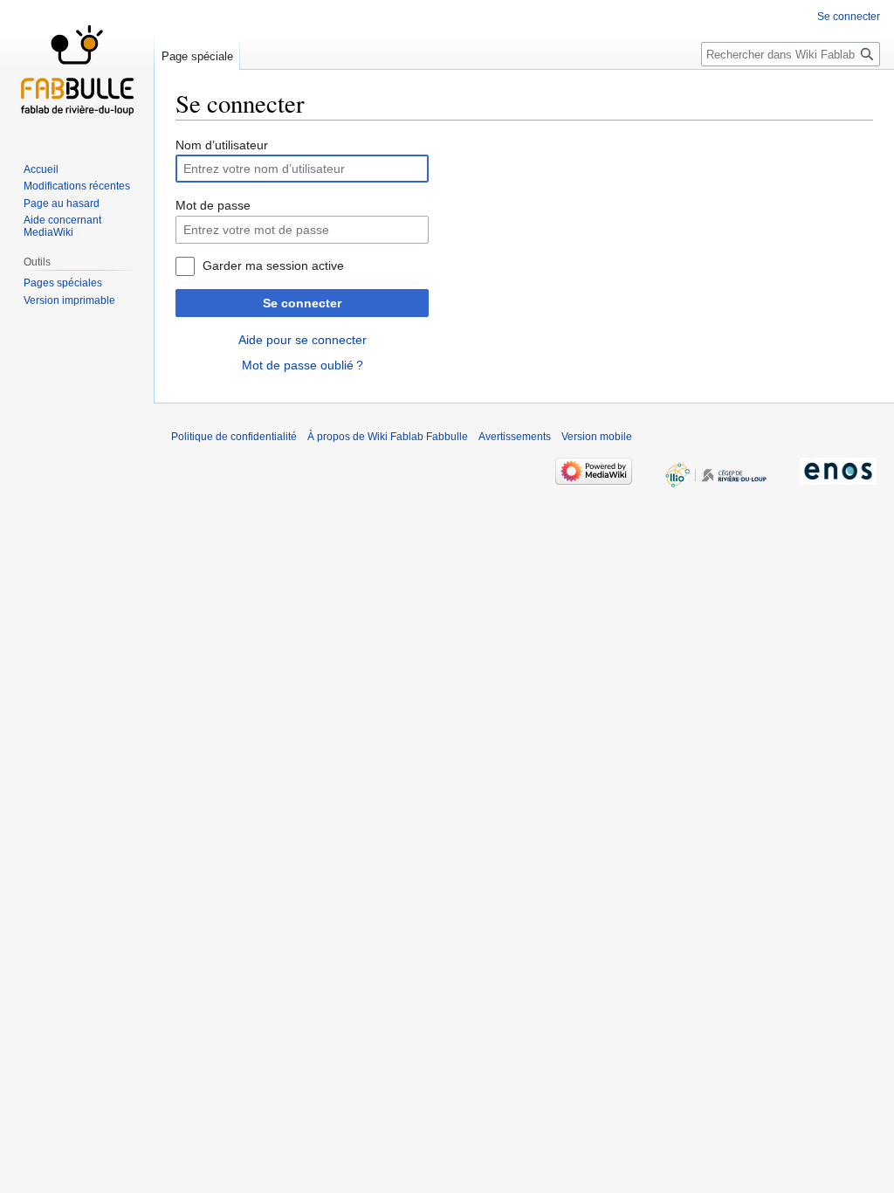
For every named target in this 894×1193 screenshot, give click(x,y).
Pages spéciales (63, 283)
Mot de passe (213, 205)
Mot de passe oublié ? (302, 365)
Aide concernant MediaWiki (62, 226)
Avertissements (514, 437)
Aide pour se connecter (302, 340)
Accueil (41, 169)
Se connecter (302, 303)
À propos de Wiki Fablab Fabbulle (387, 437)
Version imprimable (69, 300)
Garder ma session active (273, 265)
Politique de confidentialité (234, 437)
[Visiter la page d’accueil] (77, 70)
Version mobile (596, 437)
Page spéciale (197, 56)
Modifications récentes (77, 186)
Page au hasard (62, 203)
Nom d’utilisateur (221, 145)
